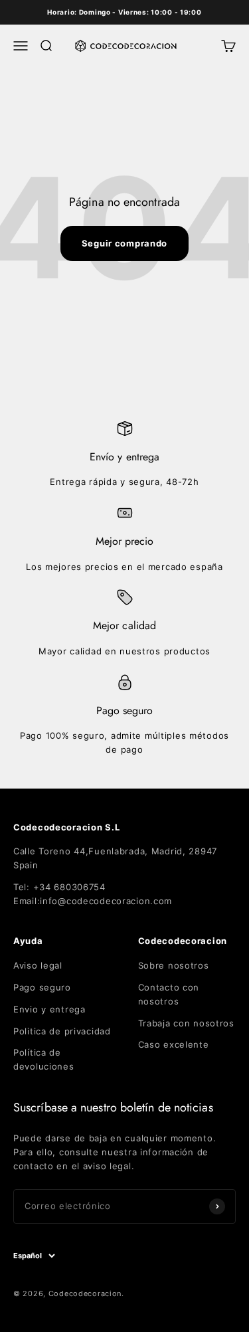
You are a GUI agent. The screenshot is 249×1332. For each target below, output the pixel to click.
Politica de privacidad (62, 1031)
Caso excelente (173, 1044)
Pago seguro (42, 987)
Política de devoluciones (43, 1059)
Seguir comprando (124, 243)
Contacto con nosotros (169, 994)
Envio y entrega (49, 1009)
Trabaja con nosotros (186, 1023)
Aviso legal (37, 965)
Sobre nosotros (173, 965)
